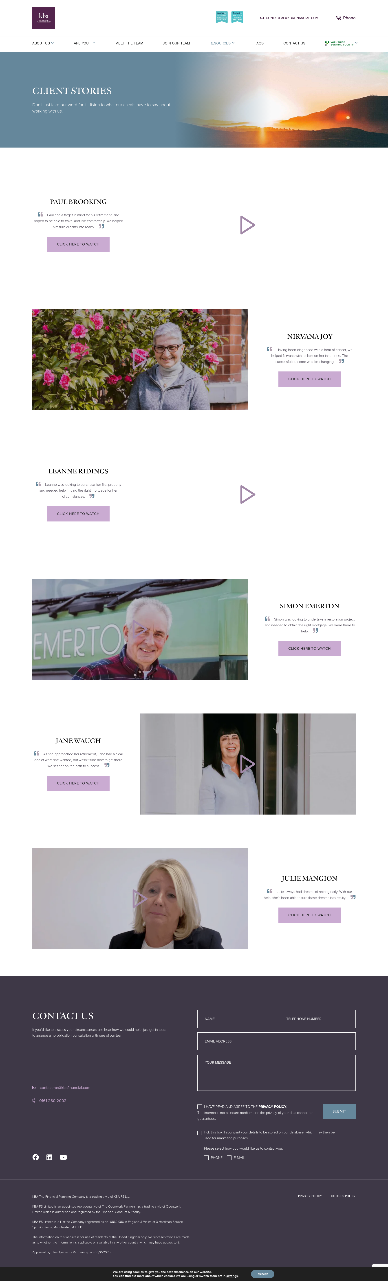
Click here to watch (78, 244)
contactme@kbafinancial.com (292, 18)
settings (232, 1276)
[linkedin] (49, 1157)
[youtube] (63, 1157)
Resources (220, 43)
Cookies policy (343, 1196)
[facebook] (35, 1157)
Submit (339, 1111)
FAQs (259, 43)
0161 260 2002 (52, 1100)
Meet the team (129, 43)
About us (41, 43)
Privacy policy (310, 1196)
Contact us (294, 43)
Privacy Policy (272, 1106)
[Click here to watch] (248, 225)
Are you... (82, 43)
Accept (263, 1274)
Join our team (176, 43)
